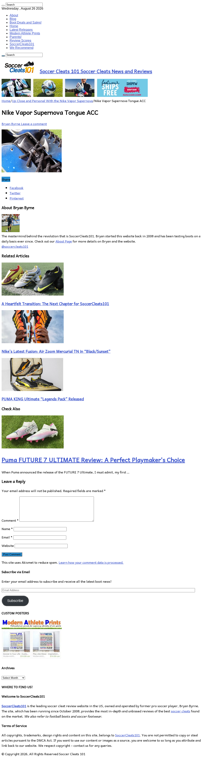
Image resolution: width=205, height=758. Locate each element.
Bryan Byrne (11, 123)
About (14, 15)
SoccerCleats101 (22, 44)
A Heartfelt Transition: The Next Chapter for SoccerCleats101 (55, 304)
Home (14, 26)
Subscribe (15, 601)
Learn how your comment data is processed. (91, 562)
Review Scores (20, 40)
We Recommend (21, 47)
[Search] (3, 5)
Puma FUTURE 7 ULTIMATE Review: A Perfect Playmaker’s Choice (93, 459)
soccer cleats (180, 711)
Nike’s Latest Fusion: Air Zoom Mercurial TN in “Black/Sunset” (56, 351)
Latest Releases (21, 29)
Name (7, 528)
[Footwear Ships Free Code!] (75, 95)
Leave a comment (34, 123)
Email (7, 537)
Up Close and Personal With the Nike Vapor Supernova (52, 100)
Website (8, 545)
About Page (63, 241)
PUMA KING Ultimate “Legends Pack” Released (43, 399)
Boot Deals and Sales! (25, 22)
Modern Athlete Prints (25, 33)
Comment (10, 520)
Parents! (15, 37)
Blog (13, 19)
